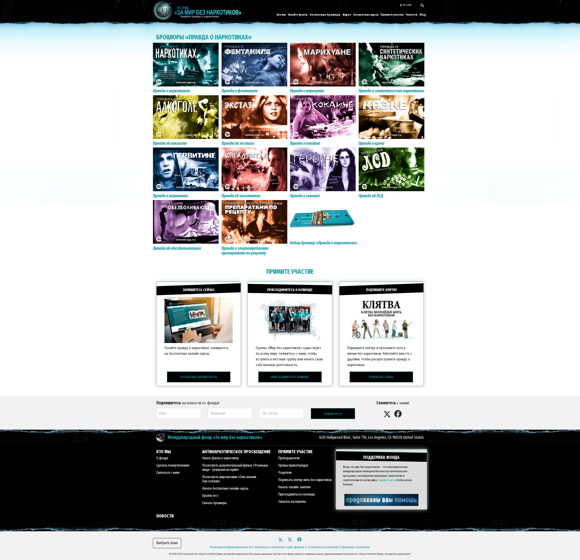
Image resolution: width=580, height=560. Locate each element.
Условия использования (323, 547)
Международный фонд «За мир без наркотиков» (215, 437)
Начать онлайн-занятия (294, 487)
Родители (285, 472)
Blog (423, 14)
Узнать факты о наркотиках (220, 458)
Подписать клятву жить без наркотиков (305, 480)
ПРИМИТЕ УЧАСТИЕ (290, 272)
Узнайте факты (297, 14)
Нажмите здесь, (387, 480)
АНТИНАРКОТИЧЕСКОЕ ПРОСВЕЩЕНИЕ (236, 451)
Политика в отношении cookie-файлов (279, 547)
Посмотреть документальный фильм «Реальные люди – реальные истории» (235, 467)
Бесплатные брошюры (325, 14)
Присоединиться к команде (296, 494)
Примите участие (392, 14)
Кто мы (281, 14)
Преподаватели (289, 458)
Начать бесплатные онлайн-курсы (225, 488)
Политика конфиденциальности (230, 547)
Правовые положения (356, 547)
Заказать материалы (292, 501)
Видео (347, 14)
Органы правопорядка (293, 465)
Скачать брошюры (214, 503)
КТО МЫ (163, 451)
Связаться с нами (167, 472)
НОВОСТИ (165, 516)
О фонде (162, 458)
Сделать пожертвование (172, 465)
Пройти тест (210, 495)
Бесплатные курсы (365, 14)
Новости (411, 14)
